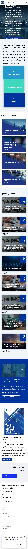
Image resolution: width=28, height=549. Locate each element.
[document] (14, 274)
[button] (24, 536)
